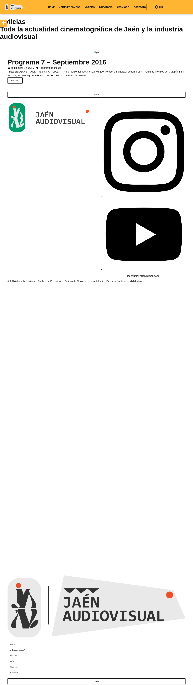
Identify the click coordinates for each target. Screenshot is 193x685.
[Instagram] (160, 7)
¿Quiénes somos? (69, 7)
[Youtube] (162, 7)
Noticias (89, 7)
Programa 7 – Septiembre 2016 (57, 62)
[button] (3, 23)
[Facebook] (156, 7)
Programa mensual (50, 67)
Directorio (106, 7)
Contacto (140, 7)
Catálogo (123, 7)
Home (51, 7)
